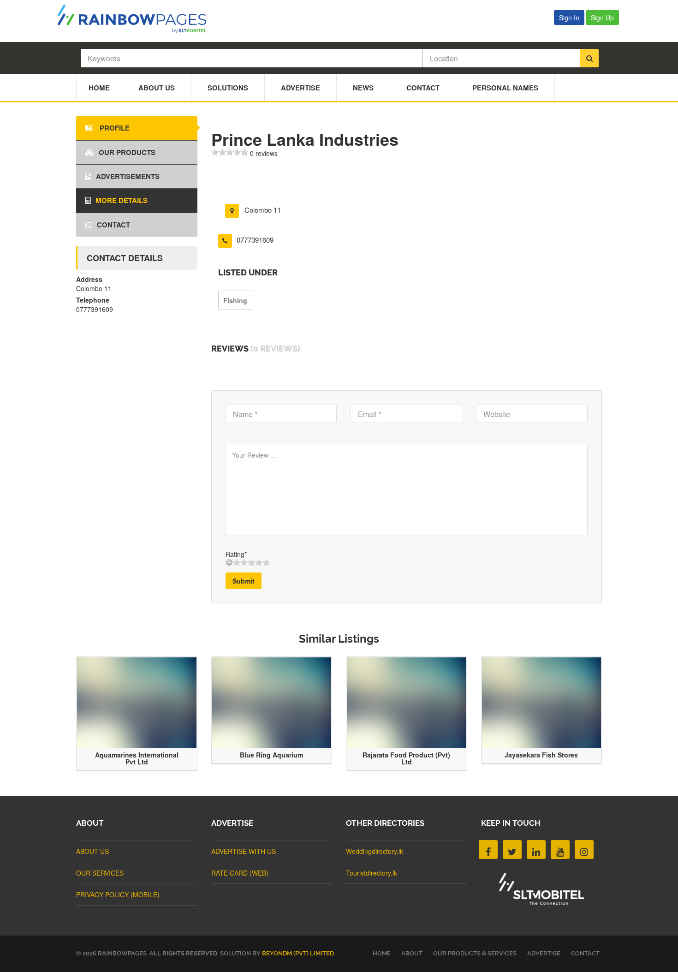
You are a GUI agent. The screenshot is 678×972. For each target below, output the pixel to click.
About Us (156, 88)
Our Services (100, 872)
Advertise (300, 88)
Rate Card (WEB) (239, 872)
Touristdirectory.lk (371, 872)
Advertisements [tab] (128, 176)
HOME (382, 953)
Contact (423, 88)
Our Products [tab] (127, 152)
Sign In (569, 17)
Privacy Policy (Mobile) (118, 894)
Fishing (235, 300)
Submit (243, 580)
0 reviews (264, 153)
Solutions (228, 88)
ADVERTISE (543, 953)
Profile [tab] (114, 128)
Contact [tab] (113, 225)
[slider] (229, 152)
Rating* (236, 554)
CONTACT (585, 953)
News (363, 88)
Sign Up (602, 17)
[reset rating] (229, 562)
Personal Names (505, 88)
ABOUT (411, 953)
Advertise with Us (243, 851)
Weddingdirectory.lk (374, 851)
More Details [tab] (121, 200)
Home (99, 88)
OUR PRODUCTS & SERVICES (475, 953)
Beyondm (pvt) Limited (298, 953)
